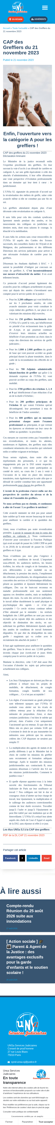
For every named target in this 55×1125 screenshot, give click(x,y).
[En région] (10, 19)
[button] (45, 7)
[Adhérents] (32, 19)
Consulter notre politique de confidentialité (20, 1112)
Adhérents (40, 19)
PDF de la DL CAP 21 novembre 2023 (23, 835)
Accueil (6, 28)
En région (17, 19)
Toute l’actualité (19, 28)
